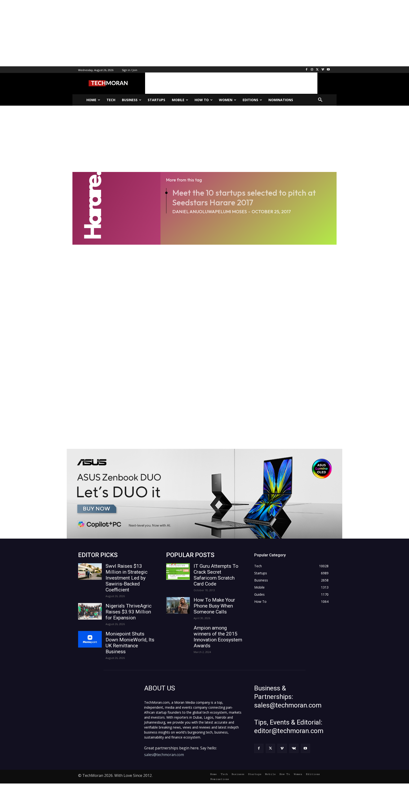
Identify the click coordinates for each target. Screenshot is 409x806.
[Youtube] (328, 69)
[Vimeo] (322, 69)
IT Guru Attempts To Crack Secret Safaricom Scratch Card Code (216, 575)
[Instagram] (312, 69)
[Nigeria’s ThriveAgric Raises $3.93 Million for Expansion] (90, 611)
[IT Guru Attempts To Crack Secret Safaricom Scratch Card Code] (178, 571)
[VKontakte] (293, 748)
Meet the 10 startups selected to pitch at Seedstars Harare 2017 (244, 197)
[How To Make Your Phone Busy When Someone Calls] (178, 605)
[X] (317, 69)
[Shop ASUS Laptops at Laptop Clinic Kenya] (204, 494)
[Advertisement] (142, 33)
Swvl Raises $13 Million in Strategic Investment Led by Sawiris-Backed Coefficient (126, 578)
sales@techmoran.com (164, 754)
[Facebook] (306, 69)
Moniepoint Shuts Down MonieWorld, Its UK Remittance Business (130, 642)
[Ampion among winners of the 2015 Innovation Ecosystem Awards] (178, 633)
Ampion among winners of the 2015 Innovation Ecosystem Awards (218, 636)
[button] (320, 100)
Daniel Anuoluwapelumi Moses (209, 211)
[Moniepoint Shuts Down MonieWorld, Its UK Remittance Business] (90, 639)
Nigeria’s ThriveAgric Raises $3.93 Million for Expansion (128, 612)
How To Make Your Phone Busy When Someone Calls (214, 606)
